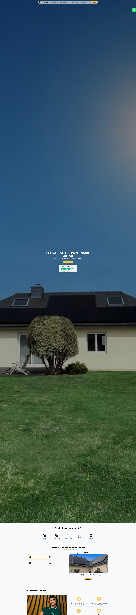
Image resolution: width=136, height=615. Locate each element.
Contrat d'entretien (54, 2)
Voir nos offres (68, 262)
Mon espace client (82, 2)
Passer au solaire (88, 579)
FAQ (77, 2)
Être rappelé (94, 2)
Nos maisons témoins (64, 2)
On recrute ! (72, 2)
